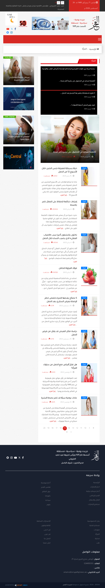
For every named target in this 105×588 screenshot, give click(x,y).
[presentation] (58, 2)
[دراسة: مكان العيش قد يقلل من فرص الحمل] (89, 339)
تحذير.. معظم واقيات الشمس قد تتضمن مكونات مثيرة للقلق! (18, 136)
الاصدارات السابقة (43, 521)
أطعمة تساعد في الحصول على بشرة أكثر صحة (74, 152)
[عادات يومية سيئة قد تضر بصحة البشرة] (89, 406)
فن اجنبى (47, 530)
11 (81, 428)
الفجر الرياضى (94, 496)
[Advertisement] (18, 195)
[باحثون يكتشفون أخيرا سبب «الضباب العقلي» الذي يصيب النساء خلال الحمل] (89, 243)
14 (69, 428)
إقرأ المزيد (63, 195)
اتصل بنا (47, 539)
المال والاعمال (94, 500)
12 (77, 428)
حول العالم (46, 492)
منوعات (97, 530)
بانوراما (47, 496)
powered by (9, 585)
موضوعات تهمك (10, 116)
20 (44, 428)
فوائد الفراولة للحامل (68, 268)
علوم (48, 505)
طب (98, 543)
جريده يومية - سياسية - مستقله (72, 457)
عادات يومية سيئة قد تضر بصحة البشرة (59, 398)
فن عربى (47, 534)
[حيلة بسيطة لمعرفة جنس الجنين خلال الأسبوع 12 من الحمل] (89, 177)
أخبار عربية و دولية (93, 491)
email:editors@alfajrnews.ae (75, 572)
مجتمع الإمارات (94, 504)
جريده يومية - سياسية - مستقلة (79, 23)
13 (73, 428)
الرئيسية (96, 483)
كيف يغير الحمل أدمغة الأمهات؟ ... (82, 105)
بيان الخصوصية (94, 521)
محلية (97, 539)
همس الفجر (45, 487)
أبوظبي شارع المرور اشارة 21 (82, 559)
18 (52, 428)
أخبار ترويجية (45, 483)
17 (56, 428)
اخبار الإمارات (95, 487)
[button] (31, 70)
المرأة (84, 49)
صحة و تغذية (95, 526)
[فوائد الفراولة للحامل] (89, 276)
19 (48, 428)
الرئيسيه (93, 49)
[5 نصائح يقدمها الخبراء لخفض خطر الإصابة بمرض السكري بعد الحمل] (89, 306)
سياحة (48, 500)
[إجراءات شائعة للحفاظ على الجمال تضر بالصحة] (89, 210)
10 (85, 428)
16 (61, 428)
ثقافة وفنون (45, 526)
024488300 (88, 564)
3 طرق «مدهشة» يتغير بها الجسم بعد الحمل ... (77, 93)
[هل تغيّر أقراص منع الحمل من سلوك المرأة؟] (89, 373)
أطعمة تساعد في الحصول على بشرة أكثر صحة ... (77, 81)
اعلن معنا (46, 543)
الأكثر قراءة (8, 57)
